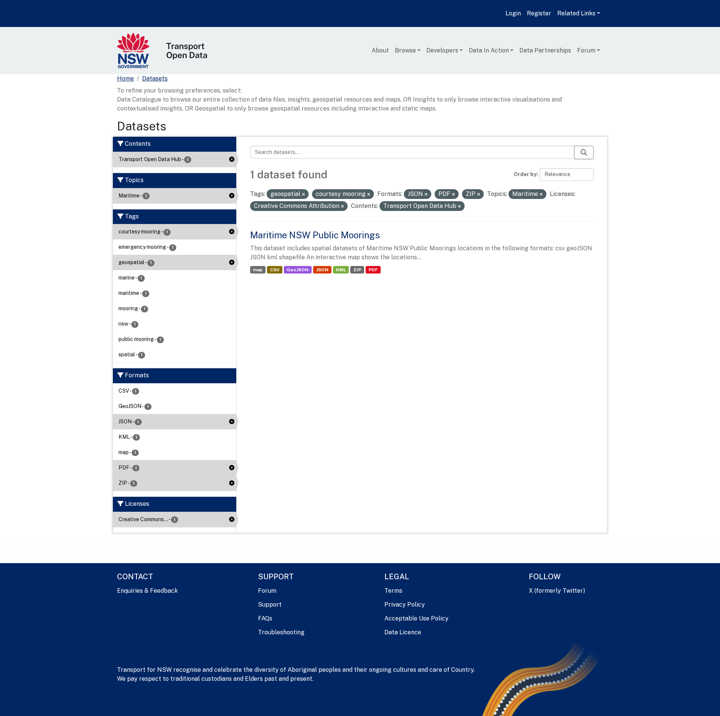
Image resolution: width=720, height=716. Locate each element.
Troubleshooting (281, 632)
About (380, 50)
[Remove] (303, 194)
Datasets (155, 78)
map (257, 269)
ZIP (357, 269)
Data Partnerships (545, 50)
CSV (274, 269)
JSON (322, 269)
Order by (525, 174)
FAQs (265, 618)
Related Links (576, 13)
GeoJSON (297, 269)
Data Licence (402, 632)
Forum (586, 50)
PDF (373, 269)
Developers (442, 50)
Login (513, 13)
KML (341, 269)
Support (270, 604)
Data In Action (489, 50)
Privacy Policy (404, 604)
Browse (405, 50)
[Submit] (584, 152)
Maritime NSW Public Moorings (315, 235)
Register (539, 13)
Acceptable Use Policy (416, 618)
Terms (393, 590)
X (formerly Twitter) (557, 590)
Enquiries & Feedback (147, 590)
